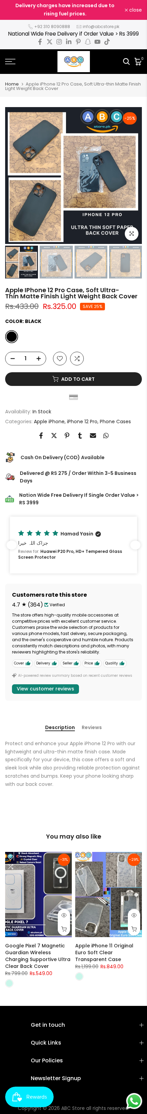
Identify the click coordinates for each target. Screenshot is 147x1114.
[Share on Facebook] (41, 435)
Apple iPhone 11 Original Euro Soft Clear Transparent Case (104, 952)
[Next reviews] (135, 545)
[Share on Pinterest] (67, 435)
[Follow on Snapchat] (88, 42)
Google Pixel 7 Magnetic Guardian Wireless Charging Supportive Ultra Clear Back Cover (37, 956)
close (135, 10)
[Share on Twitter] (54, 435)
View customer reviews (45, 688)
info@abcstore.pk (101, 26)
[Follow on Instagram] (59, 42)
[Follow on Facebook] (40, 42)
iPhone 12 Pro (82, 421)
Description (60, 728)
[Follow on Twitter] (49, 42)
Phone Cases (115, 421)
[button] (73, 545)
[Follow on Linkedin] (69, 42)
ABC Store (73, 1108)
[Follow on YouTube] (97, 42)
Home (12, 84)
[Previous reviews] (11, 545)
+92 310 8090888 (52, 26)
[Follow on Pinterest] (78, 42)
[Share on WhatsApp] (106, 435)
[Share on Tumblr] (80, 435)
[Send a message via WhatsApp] (134, 1101)
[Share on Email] (93, 435)
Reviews (92, 728)
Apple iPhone (49, 421)
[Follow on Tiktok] (107, 42)
